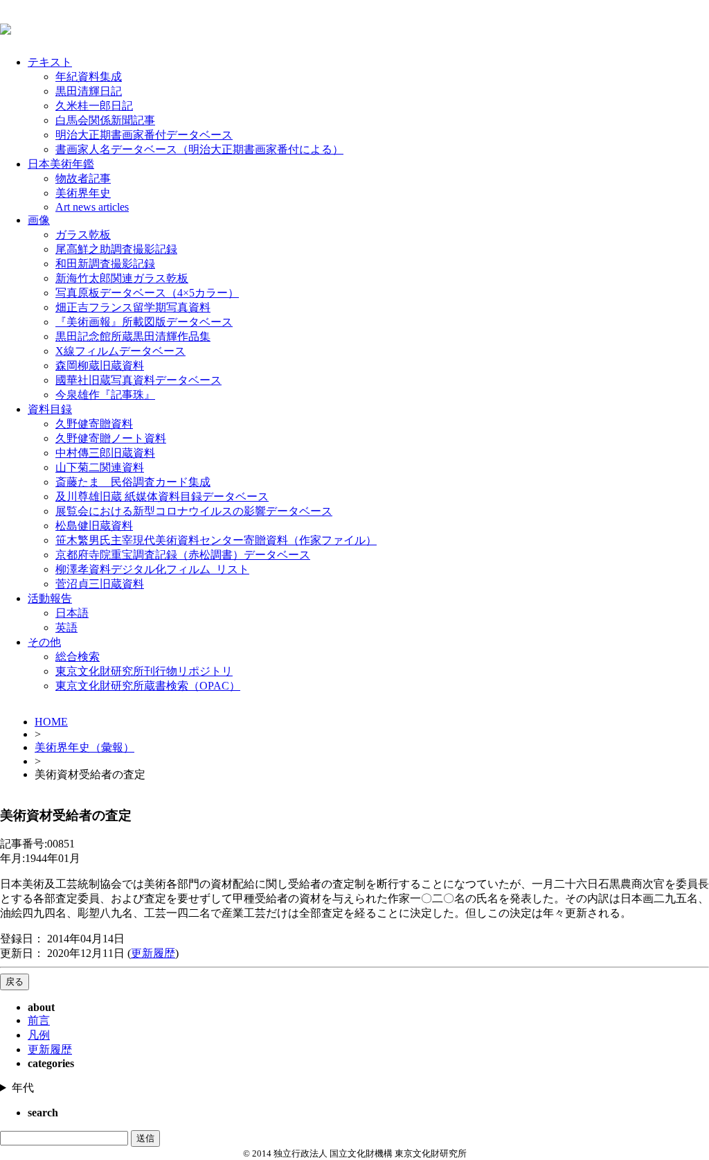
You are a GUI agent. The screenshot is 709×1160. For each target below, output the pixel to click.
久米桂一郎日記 (94, 106)
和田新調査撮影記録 (105, 264)
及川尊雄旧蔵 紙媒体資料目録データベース (162, 496)
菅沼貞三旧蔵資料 (99, 584)
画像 (39, 220)
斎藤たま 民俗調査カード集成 (132, 482)
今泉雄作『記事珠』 (105, 395)
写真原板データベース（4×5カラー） (147, 293)
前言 (39, 1020)
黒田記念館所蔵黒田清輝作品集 (132, 336)
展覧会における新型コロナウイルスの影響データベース (193, 511)
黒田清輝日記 (88, 91)
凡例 (39, 1035)
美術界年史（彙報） (84, 747)
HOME (51, 722)
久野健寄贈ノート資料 (110, 438)
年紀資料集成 (88, 76)
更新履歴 (153, 953)
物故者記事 (83, 178)
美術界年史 (83, 193)
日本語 (72, 613)
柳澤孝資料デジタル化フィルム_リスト (152, 569)
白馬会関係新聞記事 (105, 120)
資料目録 (50, 409)
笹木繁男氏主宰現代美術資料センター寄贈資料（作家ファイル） (216, 540)
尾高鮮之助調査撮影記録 (116, 249)
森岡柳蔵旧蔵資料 (99, 365)
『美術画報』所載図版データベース (144, 322)
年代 (23, 1087)
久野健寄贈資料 (94, 424)
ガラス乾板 (83, 234)
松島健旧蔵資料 (94, 525)
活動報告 (50, 598)
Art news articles (92, 207)
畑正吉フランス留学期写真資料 (132, 307)
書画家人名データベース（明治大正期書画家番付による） (199, 149)
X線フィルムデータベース (120, 351)
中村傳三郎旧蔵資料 (105, 453)
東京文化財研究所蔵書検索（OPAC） (147, 686)
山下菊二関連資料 (99, 467)
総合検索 (77, 656)
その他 (44, 642)
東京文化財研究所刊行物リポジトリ (144, 671)
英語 (66, 627)
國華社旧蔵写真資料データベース (138, 380)
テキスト (50, 62)
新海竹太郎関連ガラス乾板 (121, 278)
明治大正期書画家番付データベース (144, 135)
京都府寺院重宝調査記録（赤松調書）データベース (182, 555)
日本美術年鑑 (61, 164)
